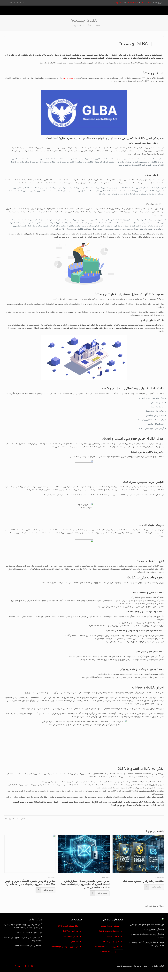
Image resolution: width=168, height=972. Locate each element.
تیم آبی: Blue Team (70, 936)
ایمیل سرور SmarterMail (109, 951)
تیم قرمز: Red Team (70, 931)
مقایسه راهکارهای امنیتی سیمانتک (143, 881)
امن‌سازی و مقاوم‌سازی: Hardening (65, 946)
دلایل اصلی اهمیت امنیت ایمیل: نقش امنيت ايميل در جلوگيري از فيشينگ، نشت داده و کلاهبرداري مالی (85, 884)
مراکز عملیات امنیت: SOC (68, 926)
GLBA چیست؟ (75, 25)
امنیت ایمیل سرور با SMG (109, 931)
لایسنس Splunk (113, 936)
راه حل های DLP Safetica (151, 802)
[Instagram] (7, 2)
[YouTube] (14, 2)
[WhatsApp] (24, 2)
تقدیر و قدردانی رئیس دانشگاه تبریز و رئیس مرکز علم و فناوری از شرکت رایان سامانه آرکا (30, 882)
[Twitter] (17, 2)
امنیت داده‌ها (68, 78)
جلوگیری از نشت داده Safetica (107, 946)
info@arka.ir (118, 2)
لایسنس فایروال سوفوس (109, 926)
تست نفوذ (74, 941)
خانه (98, 25)
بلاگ (89, 25)
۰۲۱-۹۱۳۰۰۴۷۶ (132, 2)
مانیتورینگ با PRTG (111, 941)
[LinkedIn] (10, 2)
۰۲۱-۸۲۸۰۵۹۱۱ (146, 2)
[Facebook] (20, 2)
